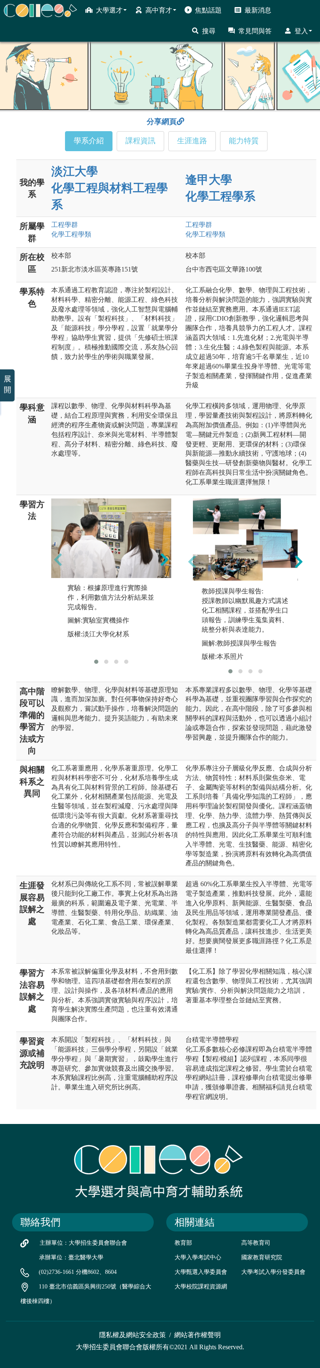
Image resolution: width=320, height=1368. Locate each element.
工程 (64, 224)
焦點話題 (208, 10)
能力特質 (244, 141)
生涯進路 (192, 141)
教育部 (183, 1243)
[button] (96, 662)
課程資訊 (140, 141)
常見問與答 (255, 31)
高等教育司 (255, 1243)
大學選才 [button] (109, 10)
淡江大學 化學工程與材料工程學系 (109, 188)
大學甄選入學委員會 (201, 1272)
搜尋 (208, 31)
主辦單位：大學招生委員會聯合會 (83, 1243)
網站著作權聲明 (197, 1334)
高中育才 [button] (158, 10)
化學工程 (71, 234)
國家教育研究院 (261, 1257)
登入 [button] (301, 31)
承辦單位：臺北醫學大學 (71, 1257)
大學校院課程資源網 (201, 1286)
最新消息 (258, 10)
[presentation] (57, 560)
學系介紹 (89, 141)
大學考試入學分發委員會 (273, 1272)
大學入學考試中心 (198, 1257)
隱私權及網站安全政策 (132, 1334)
